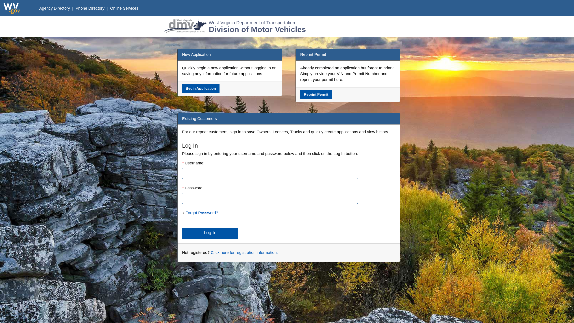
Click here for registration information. (244, 252)
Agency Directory (55, 8)
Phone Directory (91, 8)
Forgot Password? (201, 213)
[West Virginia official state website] (12, 8)
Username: (193, 163)
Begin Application (201, 88)
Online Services (124, 8)
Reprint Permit (316, 94)
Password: (193, 188)
